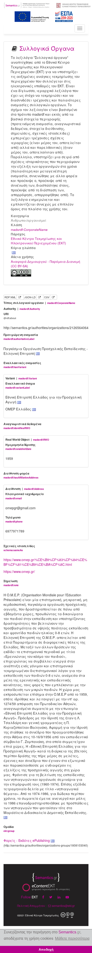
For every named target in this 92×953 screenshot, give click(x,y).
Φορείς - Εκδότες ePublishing (27, 840)
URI (10, 316)
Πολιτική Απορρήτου (31, 906)
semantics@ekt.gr (63, 906)
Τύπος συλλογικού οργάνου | (39, 303)
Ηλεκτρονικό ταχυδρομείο (24, 496)
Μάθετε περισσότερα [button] (72, 938)
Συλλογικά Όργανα (47, 48)
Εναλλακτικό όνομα (20, 385)
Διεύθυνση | (24, 489)
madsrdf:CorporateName (29, 229)
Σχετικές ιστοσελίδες (19, 548)
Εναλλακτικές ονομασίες (22, 365)
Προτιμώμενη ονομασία (21, 337)
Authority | (22, 309)
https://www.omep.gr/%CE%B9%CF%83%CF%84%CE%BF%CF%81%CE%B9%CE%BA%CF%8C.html (45, 562)
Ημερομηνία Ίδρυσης (20, 447)
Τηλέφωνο (14, 519)
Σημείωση (11, 583)
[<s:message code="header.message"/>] (27, 4)
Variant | (21, 378)
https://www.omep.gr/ (19, 571)
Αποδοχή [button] (46, 949)
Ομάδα (9, 829)
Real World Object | (27, 440)
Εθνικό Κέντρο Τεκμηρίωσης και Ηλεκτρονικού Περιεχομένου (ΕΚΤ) (38, 240)
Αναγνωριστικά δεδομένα (22, 426)
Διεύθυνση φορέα (21, 475)
